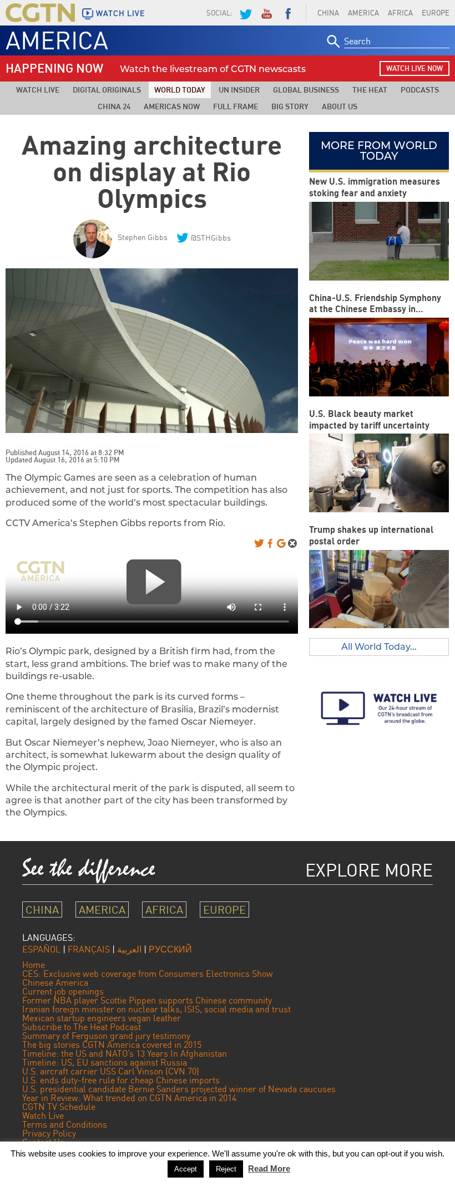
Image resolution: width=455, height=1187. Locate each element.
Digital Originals (107, 89)
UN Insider (239, 89)
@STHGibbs (211, 237)
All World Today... (379, 646)
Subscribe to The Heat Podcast (81, 1026)
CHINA (328, 12)
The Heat (369, 89)
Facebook (288, 12)
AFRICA (400, 12)
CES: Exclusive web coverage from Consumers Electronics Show (147, 973)
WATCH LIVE (120, 13)
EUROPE (224, 909)
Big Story (290, 106)
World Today (179, 89)
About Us (339, 106)
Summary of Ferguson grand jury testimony (106, 1035)
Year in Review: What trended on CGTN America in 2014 (129, 1097)
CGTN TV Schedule (58, 1106)
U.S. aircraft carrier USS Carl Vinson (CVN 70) (110, 1071)
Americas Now (172, 106)
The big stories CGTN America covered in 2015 (111, 1044)
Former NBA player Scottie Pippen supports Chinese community (147, 1000)
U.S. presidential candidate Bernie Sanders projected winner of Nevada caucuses (179, 1088)
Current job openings (63, 991)
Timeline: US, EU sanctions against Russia (104, 1062)
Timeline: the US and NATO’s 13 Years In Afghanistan (124, 1053)
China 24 (114, 106)
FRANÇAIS (89, 949)
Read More (269, 1168)
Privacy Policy (49, 1133)
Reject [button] (226, 1169)
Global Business (306, 89)
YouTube (266, 12)
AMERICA (363, 12)
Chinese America (55, 982)
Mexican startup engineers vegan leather (101, 1017)
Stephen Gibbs (143, 237)
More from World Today (379, 150)
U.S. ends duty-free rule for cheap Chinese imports (121, 1080)
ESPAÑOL (41, 949)
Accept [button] (185, 1169)
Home (33, 964)
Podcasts (420, 89)
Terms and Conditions (64, 1124)
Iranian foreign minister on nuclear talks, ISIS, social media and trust (156, 1009)
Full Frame (235, 106)
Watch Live (37, 89)
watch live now (414, 68)
